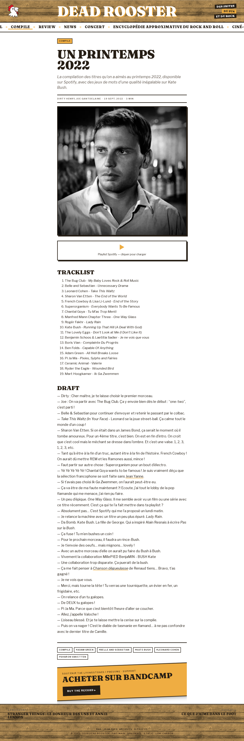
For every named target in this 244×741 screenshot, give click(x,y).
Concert (84, 27)
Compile (65, 41)
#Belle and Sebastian (114, 649)
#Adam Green (84, 649)
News (59, 27)
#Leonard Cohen (167, 649)
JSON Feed (111, 729)
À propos (141, 729)
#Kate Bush (143, 649)
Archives (125, 729)
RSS (99, 729)
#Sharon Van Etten (72, 656)
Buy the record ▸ (81, 691)
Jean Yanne (134, 476)
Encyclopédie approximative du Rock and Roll (157, 27)
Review (35, 27)
